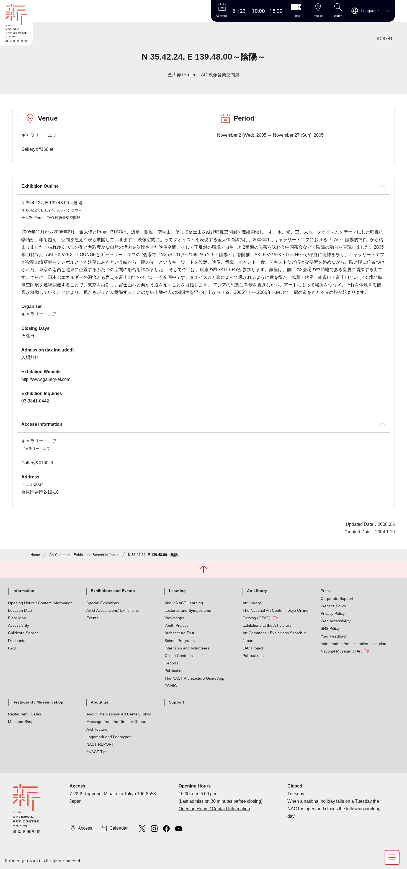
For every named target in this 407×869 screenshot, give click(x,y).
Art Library (257, 590)
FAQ (12, 648)
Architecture (96, 729)
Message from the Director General (117, 721)
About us (99, 702)
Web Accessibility (336, 621)
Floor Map (17, 618)
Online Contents (178, 655)
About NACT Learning (183, 603)
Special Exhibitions (102, 603)
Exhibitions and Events (113, 590)
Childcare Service (23, 633)
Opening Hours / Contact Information (40, 603)
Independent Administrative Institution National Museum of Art (353, 647)
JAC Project (253, 648)
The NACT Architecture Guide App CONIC (194, 682)
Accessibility (18, 625)
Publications (175, 670)
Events (92, 618)
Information (23, 590)
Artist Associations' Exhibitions (112, 610)
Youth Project (176, 625)
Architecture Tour (179, 633)
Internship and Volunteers (186, 648)
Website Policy (333, 606)
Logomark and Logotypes (108, 737)
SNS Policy (330, 628)
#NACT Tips (96, 752)
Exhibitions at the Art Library (267, 625)
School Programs (179, 640)
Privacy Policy (333, 613)
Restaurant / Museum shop (37, 702)
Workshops (174, 618)
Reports (171, 663)
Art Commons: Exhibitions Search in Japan (84, 555)
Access (85, 828)
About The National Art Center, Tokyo (118, 714)
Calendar (118, 828)
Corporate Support (337, 598)
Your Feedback (334, 636)
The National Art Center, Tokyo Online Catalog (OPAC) (275, 614)
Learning (177, 590)
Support (176, 702)
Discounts (16, 640)
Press (326, 590)
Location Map (20, 610)
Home (35, 555)
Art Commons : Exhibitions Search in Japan (274, 637)
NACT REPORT (100, 744)
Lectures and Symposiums (187, 610)
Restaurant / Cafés (24, 714)
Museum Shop (21, 721)
